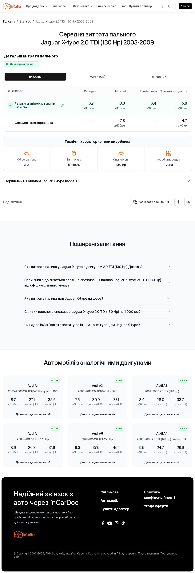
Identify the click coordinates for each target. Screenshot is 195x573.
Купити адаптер (140, 6)
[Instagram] (116, 523)
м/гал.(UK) (160, 76)
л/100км (35, 76)
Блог (123, 6)
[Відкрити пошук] (161, 6)
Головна (9, 21)
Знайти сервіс (106, 6)
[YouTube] (109, 523)
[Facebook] (103, 523)
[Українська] (170, 6)
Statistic (25, 21)
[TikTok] (123, 523)
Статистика (81, 6)
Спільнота (58, 6)
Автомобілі (110, 501)
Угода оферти (156, 506)
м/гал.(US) (97, 76)
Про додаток (35, 6)
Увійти (185, 6)
